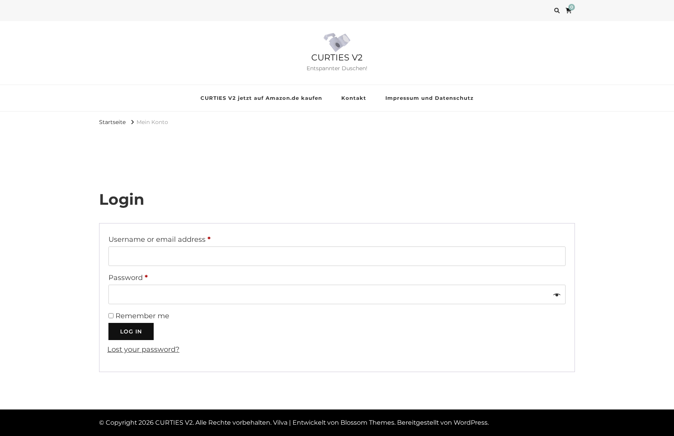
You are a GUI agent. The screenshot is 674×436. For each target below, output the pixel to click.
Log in (131, 331)
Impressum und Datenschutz (429, 98)
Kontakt (353, 98)
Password (144, 277)
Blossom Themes (367, 422)
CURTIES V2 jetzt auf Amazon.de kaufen (261, 98)
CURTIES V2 (337, 57)
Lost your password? (143, 349)
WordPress (471, 422)
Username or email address (175, 239)
